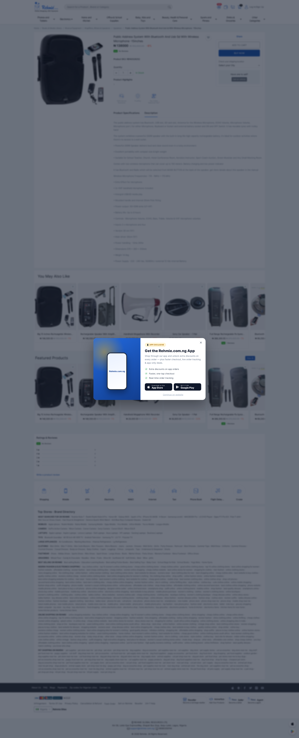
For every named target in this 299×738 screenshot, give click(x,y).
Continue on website (173, 394)
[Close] (201, 342)
